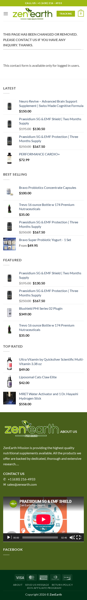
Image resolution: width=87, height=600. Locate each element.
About (18, 584)
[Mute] (72, 537)
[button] (5, 13)
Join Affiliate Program (44, 587)
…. (17, 464)
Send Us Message (37, 584)
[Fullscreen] (78, 537)
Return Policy (62, 584)
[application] (43, 519)
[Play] (9, 537)
